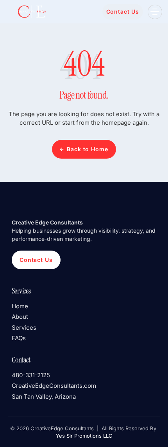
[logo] (31, 11)
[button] (155, 12)
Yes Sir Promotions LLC (84, 436)
